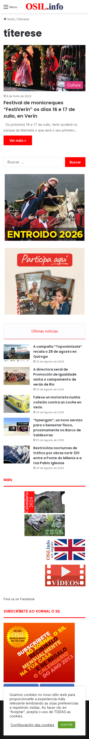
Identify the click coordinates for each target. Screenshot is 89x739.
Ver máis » (17, 140)
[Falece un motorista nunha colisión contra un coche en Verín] (17, 404)
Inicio (10, 19)
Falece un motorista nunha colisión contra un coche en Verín (57, 402)
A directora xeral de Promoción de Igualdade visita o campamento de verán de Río (54, 377)
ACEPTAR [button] (66, 724)
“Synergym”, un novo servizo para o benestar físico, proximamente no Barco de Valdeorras (58, 427)
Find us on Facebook (19, 599)
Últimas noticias (44, 331)
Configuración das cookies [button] (32, 725)
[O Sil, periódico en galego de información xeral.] (45, 6)
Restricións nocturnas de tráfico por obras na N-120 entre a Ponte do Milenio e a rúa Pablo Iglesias (57, 455)
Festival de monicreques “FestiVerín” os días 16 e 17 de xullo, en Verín (39, 109)
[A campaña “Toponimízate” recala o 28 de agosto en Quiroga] (17, 353)
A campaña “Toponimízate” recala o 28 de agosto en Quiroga (57, 351)
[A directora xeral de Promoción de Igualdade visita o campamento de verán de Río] (17, 376)
